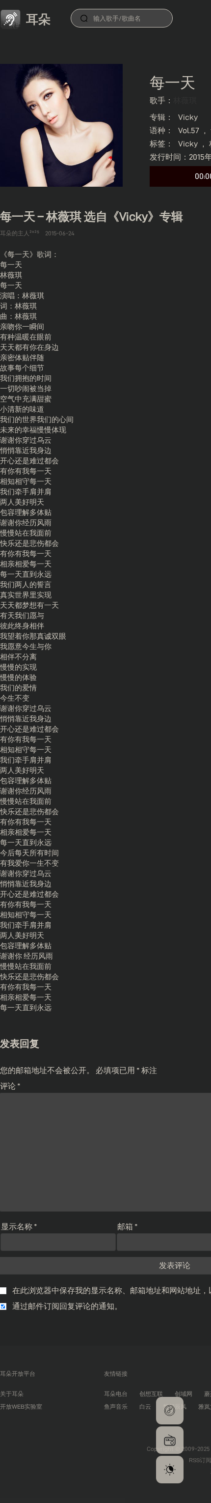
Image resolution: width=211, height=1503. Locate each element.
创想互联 (151, 1393)
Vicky (188, 117)
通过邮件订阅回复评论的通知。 (67, 1306)
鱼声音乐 (116, 1406)
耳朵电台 (116, 1393)
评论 (10, 1086)
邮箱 (127, 1226)
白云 (145, 1406)
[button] (170, 1410)
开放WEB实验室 (21, 1406)
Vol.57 (188, 130)
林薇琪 (185, 100)
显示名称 (19, 1226)
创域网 (183, 1393)
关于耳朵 (12, 1393)
